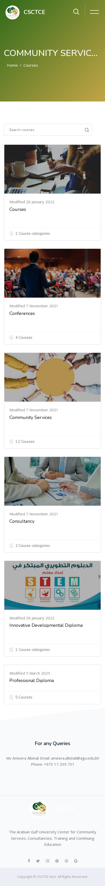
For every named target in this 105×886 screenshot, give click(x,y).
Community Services (30, 417)
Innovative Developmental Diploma (46, 625)
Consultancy (21, 521)
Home (12, 65)
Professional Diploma (31, 680)
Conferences (22, 313)
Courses (30, 65)
